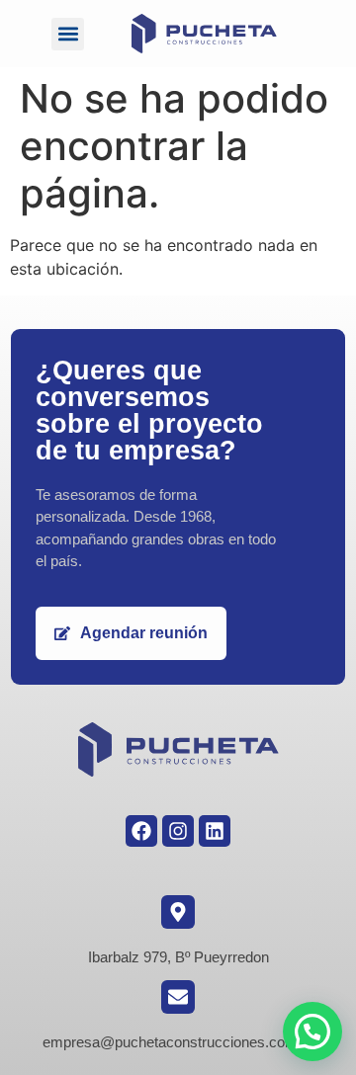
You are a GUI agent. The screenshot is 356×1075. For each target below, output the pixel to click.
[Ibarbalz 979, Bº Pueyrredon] (178, 912)
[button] (67, 34)
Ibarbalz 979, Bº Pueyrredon (178, 957)
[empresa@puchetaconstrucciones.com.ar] (178, 997)
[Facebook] (141, 831)
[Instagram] (178, 831)
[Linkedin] (214, 831)
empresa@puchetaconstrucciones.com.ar (178, 1042)
